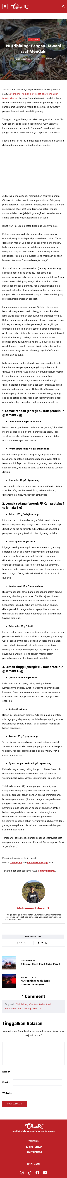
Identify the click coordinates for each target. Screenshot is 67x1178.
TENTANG (34, 1141)
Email (6, 1083)
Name (6, 1072)
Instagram (16, 863)
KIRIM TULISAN (34, 1147)
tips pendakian (33, 936)
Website (7, 1093)
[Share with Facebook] (39, 942)
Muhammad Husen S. (30, 59)
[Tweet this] (42, 942)
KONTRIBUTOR (34, 1152)
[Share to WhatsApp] (46, 942)
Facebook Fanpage (37, 863)
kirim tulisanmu (46, 871)
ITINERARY (33, 39)
